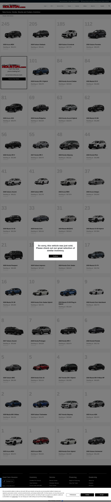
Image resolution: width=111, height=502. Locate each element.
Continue (55, 256)
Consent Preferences (0, 482)
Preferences (73, 494)
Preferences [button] (50, 496)
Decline (87, 494)
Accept (102, 494)
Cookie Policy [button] (15, 496)
